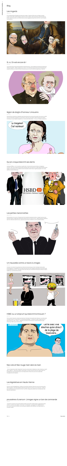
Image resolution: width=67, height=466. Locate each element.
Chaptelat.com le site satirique (2, 9)
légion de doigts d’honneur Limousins (22, 112)
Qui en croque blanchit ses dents (21, 162)
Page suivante (62, 416)
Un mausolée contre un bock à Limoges (23, 263)
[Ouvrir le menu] (2, 1)
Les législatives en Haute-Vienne (20, 382)
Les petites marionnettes (17, 213)
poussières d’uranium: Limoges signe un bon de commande (32, 399)
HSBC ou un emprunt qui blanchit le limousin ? (26, 314)
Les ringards (12, 11)
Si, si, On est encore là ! (16, 62)
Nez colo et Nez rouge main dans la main (24, 365)
